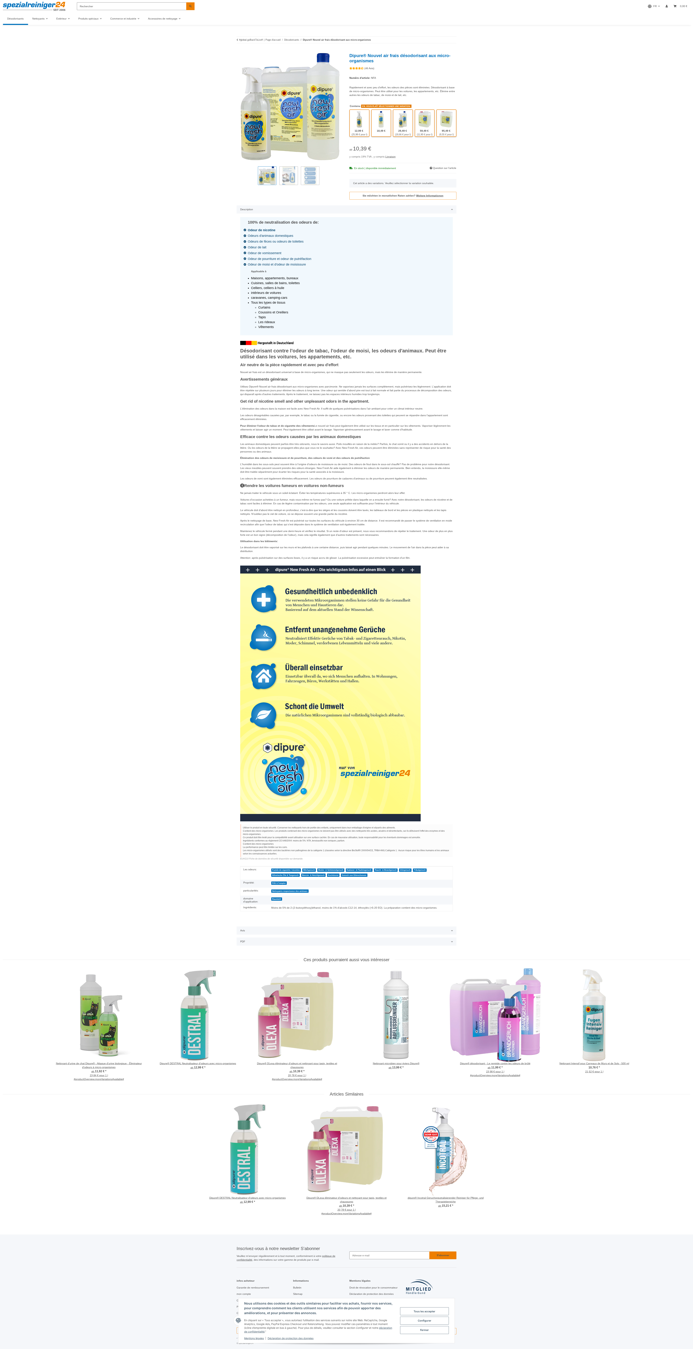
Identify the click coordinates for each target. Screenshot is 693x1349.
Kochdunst (333, 875)
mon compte (244, 1293)
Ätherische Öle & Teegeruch (285, 875)
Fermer (424, 1329)
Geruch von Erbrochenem (354, 875)
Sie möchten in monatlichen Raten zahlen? (403, 195)
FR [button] (655, 6)
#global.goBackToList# (251, 39)
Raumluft (276, 899)
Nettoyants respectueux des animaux (290, 891)
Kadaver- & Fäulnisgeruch (359, 870)
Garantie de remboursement (253, 1287)
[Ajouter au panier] (239, 51)
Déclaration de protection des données (290, 1338)
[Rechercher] (190, 6)
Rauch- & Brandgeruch (386, 870)
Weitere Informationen (429, 195)
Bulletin (297, 1287)
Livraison (390, 156)
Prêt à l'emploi (279, 883)
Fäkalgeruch (420, 870)
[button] (667, 6)
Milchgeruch (309, 870)
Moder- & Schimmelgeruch (330, 870)
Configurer (424, 1320)
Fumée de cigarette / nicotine (286, 870)
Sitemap (297, 1293)
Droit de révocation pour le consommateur (373, 1287)
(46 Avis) (369, 68)
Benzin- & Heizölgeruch (313, 875)
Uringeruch (405, 870)
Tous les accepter (424, 1311)
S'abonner (443, 1255)
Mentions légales (254, 1338)
